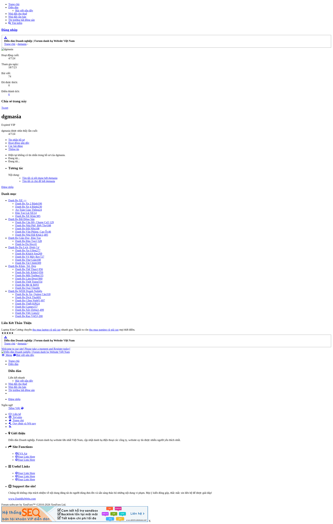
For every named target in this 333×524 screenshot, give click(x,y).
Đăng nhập (9, 30)
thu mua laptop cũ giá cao (46, 329)
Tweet (4, 107)
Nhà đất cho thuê (17, 13)
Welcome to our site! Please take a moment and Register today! (35, 348)
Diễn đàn (13, 7)
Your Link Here (26, 456)
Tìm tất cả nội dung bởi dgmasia (39, 178)
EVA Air (22, 453)
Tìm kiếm (16, 23)
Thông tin (13, 149)
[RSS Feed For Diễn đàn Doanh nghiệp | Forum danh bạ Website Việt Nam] (10, 426)
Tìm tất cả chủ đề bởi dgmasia (38, 181)
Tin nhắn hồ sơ (16, 139)
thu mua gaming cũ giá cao (104, 329)
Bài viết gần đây (24, 10)
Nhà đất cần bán (17, 16)
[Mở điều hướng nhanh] (5, 37)
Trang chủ (13, 4)
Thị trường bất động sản (21, 19)
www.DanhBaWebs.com (22, 498)
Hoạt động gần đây (18, 142)
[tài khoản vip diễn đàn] (74, 520)
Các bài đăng (15, 146)
